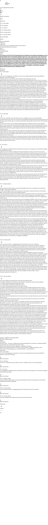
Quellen (1, 39)
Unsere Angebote (3, 7)
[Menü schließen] (0, 14)
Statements (2, 21)
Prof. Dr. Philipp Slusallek (5, 30)
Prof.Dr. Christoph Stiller (5, 32)
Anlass (1, 18)
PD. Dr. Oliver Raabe (4, 23)
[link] (24, 3)
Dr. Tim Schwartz (3, 27)
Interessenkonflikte (4, 36)
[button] (24, 355)
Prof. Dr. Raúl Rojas (4, 25)
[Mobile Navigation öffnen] (1, 12)
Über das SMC (10, 7)
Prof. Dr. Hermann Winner (5, 34)
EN (2, 10)
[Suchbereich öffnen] (0, 9)
